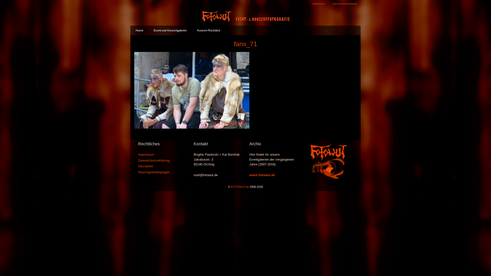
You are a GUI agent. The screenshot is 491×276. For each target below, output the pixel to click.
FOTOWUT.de (240, 186)
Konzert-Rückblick (208, 30)
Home (139, 30)
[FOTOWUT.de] (245, 16)
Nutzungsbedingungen (154, 172)
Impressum (318, 3)
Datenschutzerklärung (345, 3)
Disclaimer (145, 166)
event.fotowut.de (262, 175)
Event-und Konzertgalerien (170, 30)
